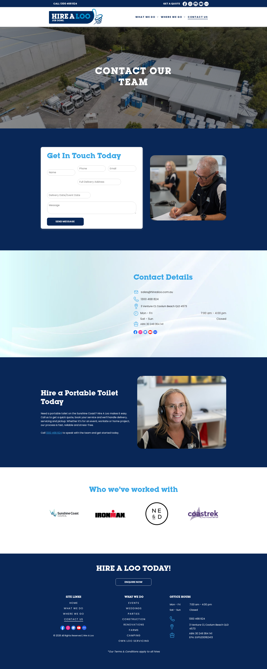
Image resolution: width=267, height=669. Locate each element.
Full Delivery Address (90, 176)
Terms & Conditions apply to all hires (137, 651)
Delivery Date (55, 189)
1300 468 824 (68, 3)
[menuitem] (147, 17)
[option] (64, 514)
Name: (51, 167)
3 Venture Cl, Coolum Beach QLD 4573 (164, 306)
